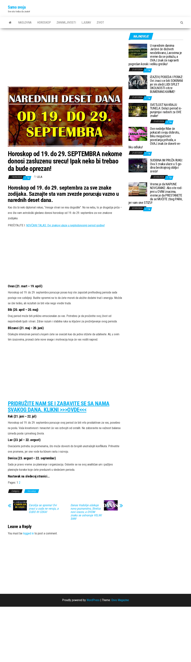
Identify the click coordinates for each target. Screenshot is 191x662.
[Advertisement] (65, 59)
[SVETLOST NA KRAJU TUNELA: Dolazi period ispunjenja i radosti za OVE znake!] (138, 109)
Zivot (100, 22)
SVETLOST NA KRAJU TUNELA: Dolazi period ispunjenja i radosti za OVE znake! (166, 110)
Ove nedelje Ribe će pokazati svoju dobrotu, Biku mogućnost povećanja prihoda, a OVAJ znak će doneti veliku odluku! (155, 138)
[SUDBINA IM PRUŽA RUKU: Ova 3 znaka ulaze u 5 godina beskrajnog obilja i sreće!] (138, 165)
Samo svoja (17, 7)
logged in (28, 533)
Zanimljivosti (66, 22)
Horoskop (44, 22)
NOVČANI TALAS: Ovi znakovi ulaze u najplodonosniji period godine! (65, 225)
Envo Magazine (120, 600)
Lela (39, 176)
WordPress (93, 600)
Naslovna (25, 22)
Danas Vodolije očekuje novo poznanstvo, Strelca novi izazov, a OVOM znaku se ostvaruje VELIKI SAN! (86, 512)
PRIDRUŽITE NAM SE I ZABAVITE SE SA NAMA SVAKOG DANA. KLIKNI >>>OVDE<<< (58, 406)
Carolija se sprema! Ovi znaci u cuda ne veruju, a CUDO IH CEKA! (44, 509)
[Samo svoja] (10, 22)
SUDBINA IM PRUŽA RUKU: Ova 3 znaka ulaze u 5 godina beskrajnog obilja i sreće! (166, 165)
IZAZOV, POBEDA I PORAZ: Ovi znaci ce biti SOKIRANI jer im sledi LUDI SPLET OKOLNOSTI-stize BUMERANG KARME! (166, 84)
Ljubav (86, 22)
